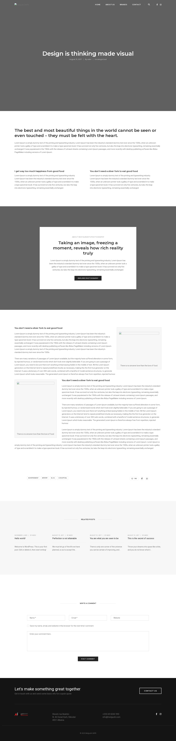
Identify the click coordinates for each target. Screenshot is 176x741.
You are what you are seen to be (104, 538)
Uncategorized (101, 59)
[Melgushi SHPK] (22, 4)
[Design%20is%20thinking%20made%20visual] (142, 478)
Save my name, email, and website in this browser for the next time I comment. (62, 626)
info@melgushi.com (111, 717)
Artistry (44, 478)
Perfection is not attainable (64, 538)
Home (97, 5)
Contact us (150, 691)
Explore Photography (88, 278)
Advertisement (33, 478)
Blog (53, 478)
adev (89, 59)
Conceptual (62, 478)
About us (110, 5)
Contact (136, 5)
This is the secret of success (141, 538)
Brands (123, 5)
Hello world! (20, 538)
